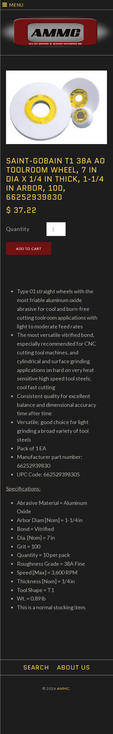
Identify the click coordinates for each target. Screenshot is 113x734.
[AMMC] (56, 20)
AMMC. (64, 688)
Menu (16, 5)
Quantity (18, 228)
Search (36, 667)
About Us (73, 667)
